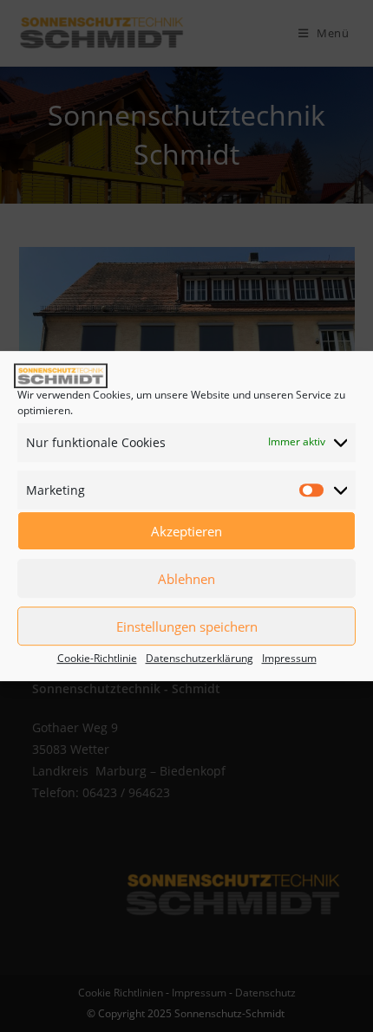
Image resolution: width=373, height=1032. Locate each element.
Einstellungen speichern (187, 626)
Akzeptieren (186, 531)
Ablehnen (186, 578)
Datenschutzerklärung (199, 658)
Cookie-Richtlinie (97, 658)
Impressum (289, 658)
